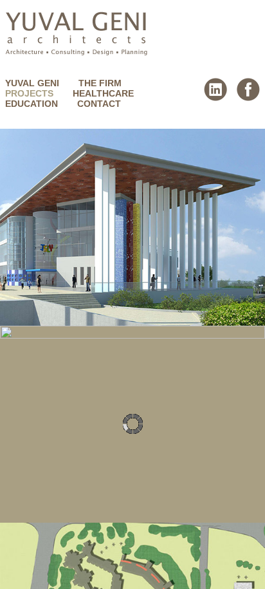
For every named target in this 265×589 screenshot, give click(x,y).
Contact (99, 103)
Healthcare (103, 93)
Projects (29, 93)
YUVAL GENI (32, 83)
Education (31, 103)
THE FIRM (100, 83)
